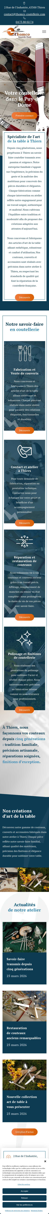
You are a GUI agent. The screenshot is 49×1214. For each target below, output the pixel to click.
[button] (45, 1161)
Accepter (24, 1191)
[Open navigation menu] (44, 31)
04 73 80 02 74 (24, 21)
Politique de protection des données (17, 1211)
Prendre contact (24, 115)
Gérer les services (24, 1184)
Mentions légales (37, 1211)
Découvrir (24, 297)
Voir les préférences (24, 1205)
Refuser (24, 1198)
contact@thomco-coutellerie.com (24, 14)
